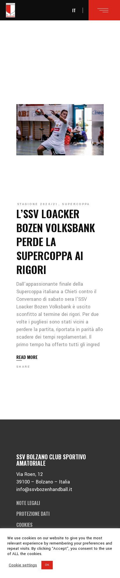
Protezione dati (33, 513)
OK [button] (47, 565)
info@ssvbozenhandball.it (44, 489)
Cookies (24, 524)
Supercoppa (76, 204)
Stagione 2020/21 (38, 204)
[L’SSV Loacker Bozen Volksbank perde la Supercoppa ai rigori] (60, 129)
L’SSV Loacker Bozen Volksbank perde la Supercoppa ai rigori (55, 241)
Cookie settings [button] (23, 565)
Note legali (28, 502)
